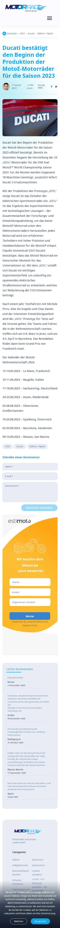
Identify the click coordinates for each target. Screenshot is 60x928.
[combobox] (12, 582)
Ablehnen (18, 921)
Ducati (31, 33)
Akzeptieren (40, 921)
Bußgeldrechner (20, 865)
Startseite (12, 33)
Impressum (37, 859)
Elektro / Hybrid (45, 33)
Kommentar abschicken (39, 507)
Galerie (15, 859)
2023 (22, 33)
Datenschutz (38, 865)
